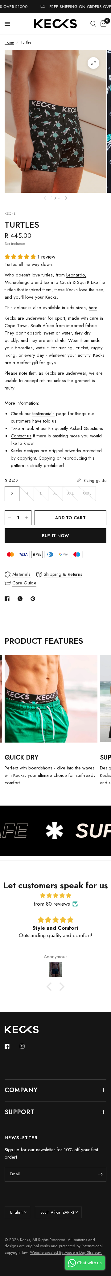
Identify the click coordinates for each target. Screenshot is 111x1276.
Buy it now (55, 536)
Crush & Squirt (74, 282)
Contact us (21, 435)
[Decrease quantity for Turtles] (9, 518)
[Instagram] (26, 1046)
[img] (55, 895)
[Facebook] (11, 1046)
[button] (51, 986)
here (93, 307)
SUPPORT (20, 1112)
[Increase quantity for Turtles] (26, 518)
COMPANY (21, 1090)
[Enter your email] (100, 1174)
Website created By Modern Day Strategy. (66, 1252)
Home (9, 42)
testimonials (43, 413)
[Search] (93, 24)
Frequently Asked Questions (75, 428)
